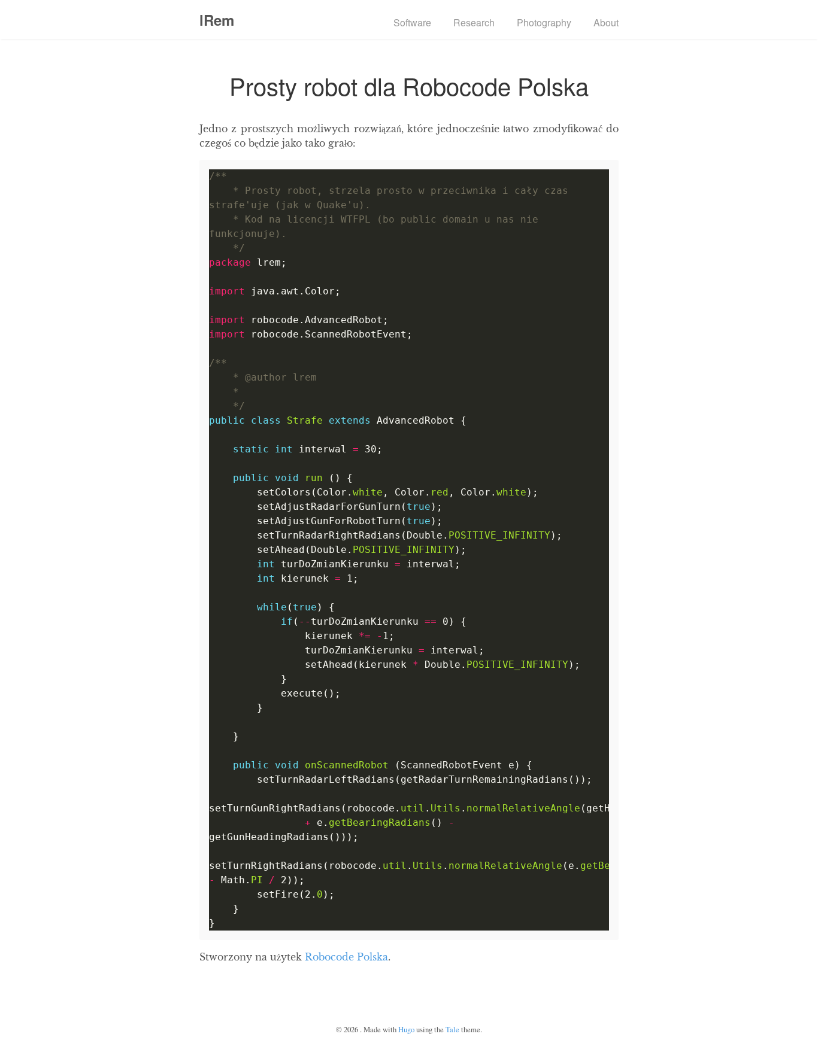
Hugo (406, 1029)
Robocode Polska (346, 957)
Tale (452, 1029)
